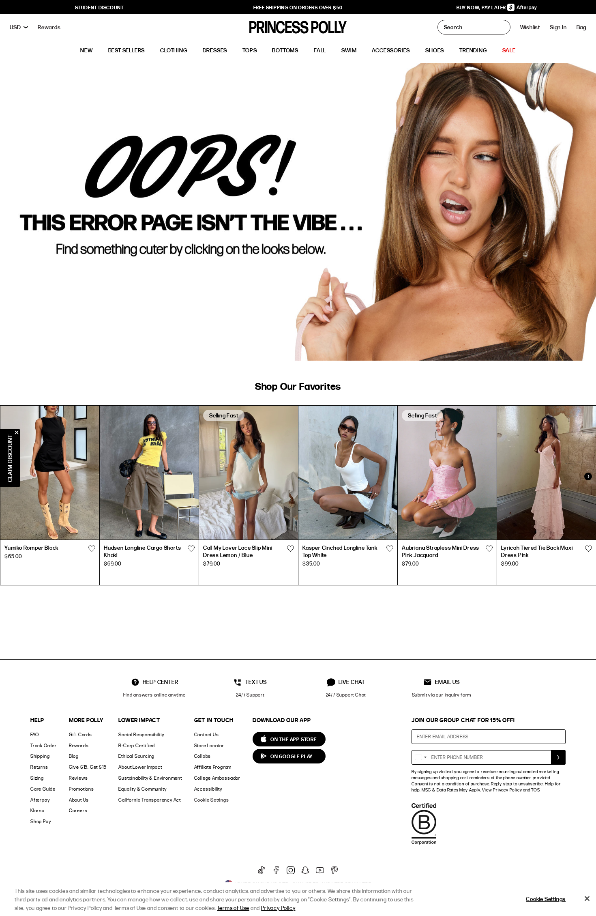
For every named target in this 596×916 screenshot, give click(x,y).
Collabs (202, 756)
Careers (78, 810)
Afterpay (39, 800)
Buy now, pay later (482, 7)
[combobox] (420, 757)
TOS (535, 790)
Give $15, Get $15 (88, 767)
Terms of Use (233, 907)
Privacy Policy (507, 790)
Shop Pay (40, 821)
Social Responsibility (141, 734)
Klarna (37, 810)
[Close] (587, 898)
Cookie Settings (211, 800)
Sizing (37, 778)
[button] (581, 27)
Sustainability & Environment (150, 778)
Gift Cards (80, 734)
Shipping (39, 756)
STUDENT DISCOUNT (99, 7)
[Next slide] (588, 477)
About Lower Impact (140, 767)
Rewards (79, 745)
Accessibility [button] (208, 789)
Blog (74, 756)
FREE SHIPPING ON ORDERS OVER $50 (298, 7)
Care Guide (43, 789)
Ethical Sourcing (136, 756)
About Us (79, 800)
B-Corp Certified (136, 745)
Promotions (81, 789)
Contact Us (206, 734)
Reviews (78, 778)
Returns (39, 767)
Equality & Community (142, 789)
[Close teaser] (16, 432)
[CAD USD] (19, 27)
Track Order (43, 745)
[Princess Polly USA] (298, 27)
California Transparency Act (149, 800)
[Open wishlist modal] (91, 549)
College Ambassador (217, 778)
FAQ (34, 734)
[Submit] (558, 757)
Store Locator (209, 745)
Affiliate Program (213, 767)
